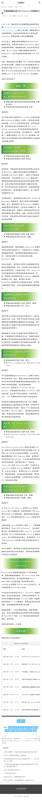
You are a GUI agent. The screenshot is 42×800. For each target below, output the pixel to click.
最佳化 (35, 727)
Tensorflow (28, 727)
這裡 (16, 624)
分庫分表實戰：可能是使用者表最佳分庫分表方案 (20, 752)
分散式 (7, 730)
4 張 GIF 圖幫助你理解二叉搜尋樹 (15, 755)
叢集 (34, 730)
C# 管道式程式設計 (10, 773)
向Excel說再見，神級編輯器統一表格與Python (19, 780)
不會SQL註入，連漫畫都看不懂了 (15, 777)
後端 (16, 7)
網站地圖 (26, 796)
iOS (10, 727)
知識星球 (21, 3)
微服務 (18, 730)
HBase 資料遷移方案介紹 (12, 770)
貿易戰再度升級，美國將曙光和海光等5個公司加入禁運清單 (11, 741)
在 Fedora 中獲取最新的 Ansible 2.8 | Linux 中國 (31, 740)
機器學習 (28, 730)
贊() (22, 721)
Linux (22, 727)
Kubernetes (16, 727)
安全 (12, 730)
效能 (23, 730)
